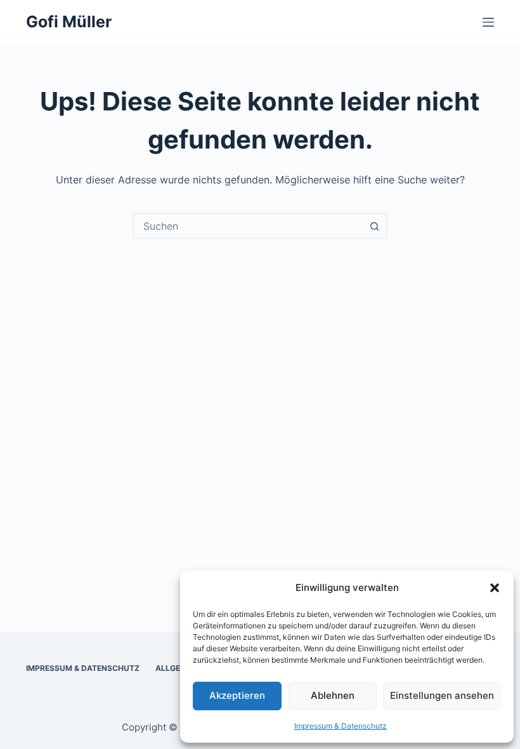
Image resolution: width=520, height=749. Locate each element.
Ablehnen (332, 695)
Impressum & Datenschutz (340, 726)
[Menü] (488, 22)
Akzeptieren (237, 695)
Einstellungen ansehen (442, 695)
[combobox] (248, 226)
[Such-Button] (374, 226)
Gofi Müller (69, 21)
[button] (494, 587)
